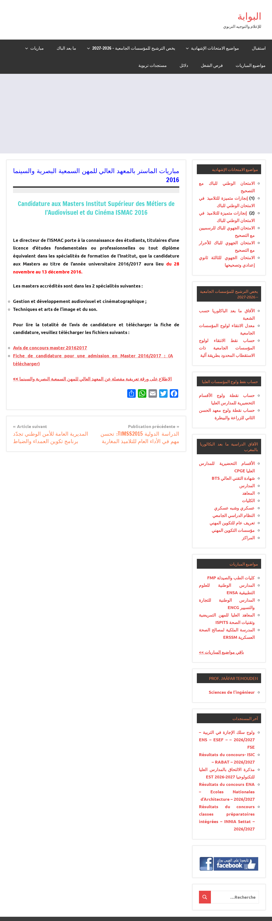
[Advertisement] (136, 113)
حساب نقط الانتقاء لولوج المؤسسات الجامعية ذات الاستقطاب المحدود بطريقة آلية (227, 347)
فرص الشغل (212, 65)
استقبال (259, 48)
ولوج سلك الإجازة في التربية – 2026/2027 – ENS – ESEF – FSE (227, 739)
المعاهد (248, 493)
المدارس (247, 485)
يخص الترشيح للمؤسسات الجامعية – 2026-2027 (133, 48)
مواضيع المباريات (251, 65)
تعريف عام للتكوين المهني (232, 522)
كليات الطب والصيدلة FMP (231, 577)
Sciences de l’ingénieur (232, 692)
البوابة (249, 16)
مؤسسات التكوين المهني (233, 530)
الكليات (248, 500)
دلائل (184, 65)
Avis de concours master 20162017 (50, 347)
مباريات (37, 48)
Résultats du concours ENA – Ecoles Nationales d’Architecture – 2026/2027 (227, 791)
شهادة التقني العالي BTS (233, 478)
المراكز (248, 537)
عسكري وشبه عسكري (234, 508)
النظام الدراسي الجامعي (233, 515)
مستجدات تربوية (152, 65)
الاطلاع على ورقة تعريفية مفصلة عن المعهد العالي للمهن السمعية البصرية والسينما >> (92, 379)
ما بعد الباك (66, 48)
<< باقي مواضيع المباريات (221, 652)
